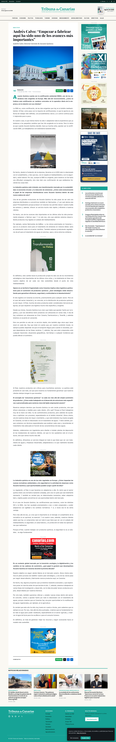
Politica (30, 18)
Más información (81, 733)
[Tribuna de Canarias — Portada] (58, 10)
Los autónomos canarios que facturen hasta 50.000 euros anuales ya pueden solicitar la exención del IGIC (94, 195)
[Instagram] (111, 1)
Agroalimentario (76, 18)
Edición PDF (4, 1)
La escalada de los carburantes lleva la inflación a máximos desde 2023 (70, 694)
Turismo (47, 18)
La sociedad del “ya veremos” (94, 236)
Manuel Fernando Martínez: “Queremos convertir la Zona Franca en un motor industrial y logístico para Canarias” (94, 694)
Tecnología (39, 18)
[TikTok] (114, 1)
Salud (102, 18)
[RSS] (22, 716)
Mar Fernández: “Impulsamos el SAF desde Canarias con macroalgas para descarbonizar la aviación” (95, 228)
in (71, 90)
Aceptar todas (85, 738)
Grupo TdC (68, 721)
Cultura (86, 18)
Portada (15, 18)
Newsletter (11, 1)
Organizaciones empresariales (69, 690)
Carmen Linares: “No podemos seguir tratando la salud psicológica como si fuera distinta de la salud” (45, 694)
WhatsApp (59, 90)
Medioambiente (64, 18)
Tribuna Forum (69, 724)
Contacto (18, 1)
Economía (23, 18)
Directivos (94, 18)
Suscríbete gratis (92, 719)
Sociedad (54, 18)
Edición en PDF (69, 714)
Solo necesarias (74, 738)
